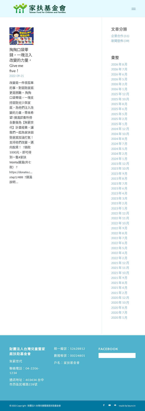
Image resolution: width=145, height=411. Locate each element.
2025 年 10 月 (120, 99)
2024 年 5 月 (119, 148)
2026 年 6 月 (119, 74)
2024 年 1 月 (119, 158)
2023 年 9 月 (119, 173)
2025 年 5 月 (119, 114)
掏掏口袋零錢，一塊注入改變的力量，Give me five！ (20, 60)
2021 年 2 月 (119, 292)
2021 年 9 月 (119, 277)
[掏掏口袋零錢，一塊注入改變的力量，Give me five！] (21, 36)
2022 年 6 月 (119, 243)
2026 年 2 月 (119, 84)
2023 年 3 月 (119, 198)
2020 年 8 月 (119, 307)
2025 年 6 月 (119, 109)
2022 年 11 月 (120, 218)
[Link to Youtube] (109, 405)
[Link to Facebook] (104, 405)
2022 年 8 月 (119, 233)
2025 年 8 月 (119, 104)
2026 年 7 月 (119, 69)
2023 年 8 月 (119, 178)
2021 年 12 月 (120, 263)
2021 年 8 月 (119, 282)
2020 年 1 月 (119, 317)
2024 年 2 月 (119, 153)
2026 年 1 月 (119, 89)
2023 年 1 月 (119, 208)
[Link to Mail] (115, 405)
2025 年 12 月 (120, 94)
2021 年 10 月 (120, 273)
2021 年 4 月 (119, 287)
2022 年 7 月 (119, 238)
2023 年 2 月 (119, 203)
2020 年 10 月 (120, 302)
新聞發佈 (117, 40)
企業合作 (117, 36)
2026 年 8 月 (119, 64)
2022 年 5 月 (119, 248)
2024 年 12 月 (120, 128)
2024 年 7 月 (119, 143)
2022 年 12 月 (120, 213)
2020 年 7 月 (119, 312)
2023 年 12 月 (120, 163)
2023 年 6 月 (119, 188)
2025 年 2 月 (119, 119)
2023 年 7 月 (119, 183)
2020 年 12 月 (120, 297)
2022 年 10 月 (120, 223)
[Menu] (134, 8)
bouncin (132, 405)
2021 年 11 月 (120, 267)
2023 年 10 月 (120, 168)
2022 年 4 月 (119, 253)
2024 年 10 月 (120, 134)
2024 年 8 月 (119, 138)
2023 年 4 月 (119, 193)
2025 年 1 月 (119, 124)
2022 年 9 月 (119, 228)
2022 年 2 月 (119, 258)
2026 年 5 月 (119, 79)
